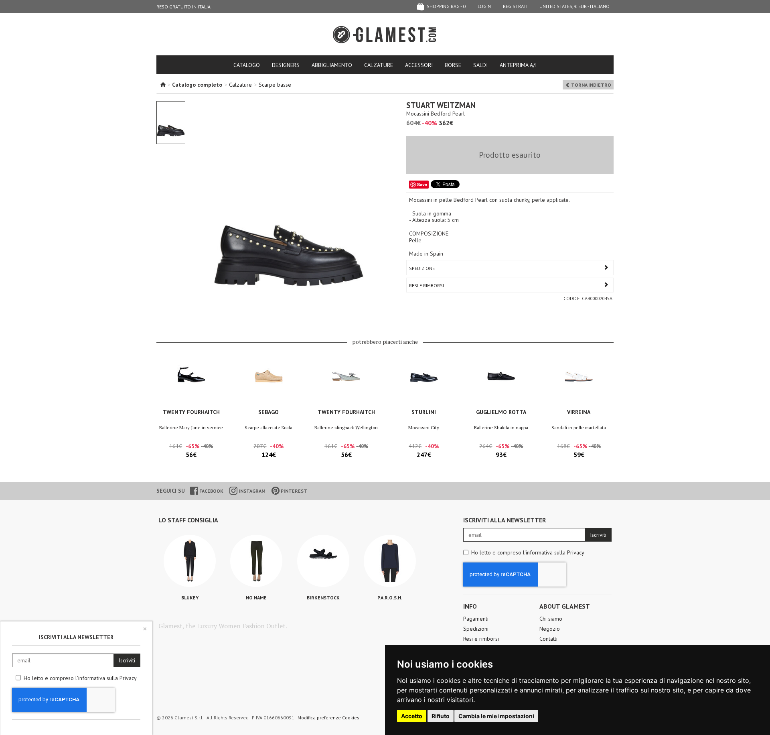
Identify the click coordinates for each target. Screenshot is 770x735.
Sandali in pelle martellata (578, 427)
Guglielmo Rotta (501, 412)
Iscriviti (598, 534)
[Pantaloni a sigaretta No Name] (256, 561)
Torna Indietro (590, 85)
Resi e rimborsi (481, 638)
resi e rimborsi (426, 285)
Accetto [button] (411, 716)
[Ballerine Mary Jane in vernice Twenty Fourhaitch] (191, 382)
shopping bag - (446, 6)
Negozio (549, 628)
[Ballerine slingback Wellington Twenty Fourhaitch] (346, 382)
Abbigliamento (332, 65)
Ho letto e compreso (527, 552)
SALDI (480, 65)
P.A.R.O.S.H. (389, 598)
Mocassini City (423, 427)
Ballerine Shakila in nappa (501, 427)
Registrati (515, 6)
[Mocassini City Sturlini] (423, 382)
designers (286, 65)
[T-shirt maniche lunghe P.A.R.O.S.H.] (390, 561)
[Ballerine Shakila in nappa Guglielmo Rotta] (501, 382)
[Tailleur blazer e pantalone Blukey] (190, 561)
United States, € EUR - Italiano (574, 6)
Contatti (548, 638)
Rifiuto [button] (441, 716)
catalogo (246, 65)
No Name (256, 598)
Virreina (578, 412)
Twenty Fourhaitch (191, 412)
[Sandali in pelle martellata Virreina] (579, 382)
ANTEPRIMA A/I (518, 65)
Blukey (190, 598)
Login (484, 6)
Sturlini (423, 412)
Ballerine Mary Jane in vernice (191, 427)
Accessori (419, 65)
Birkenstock (323, 598)
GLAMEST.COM (385, 34)
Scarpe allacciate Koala (268, 427)
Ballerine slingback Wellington (346, 427)
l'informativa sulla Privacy (553, 552)
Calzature (378, 65)
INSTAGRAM (251, 491)
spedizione (422, 268)
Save (422, 184)
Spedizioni (475, 628)
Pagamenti (475, 618)
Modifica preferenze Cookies (328, 718)
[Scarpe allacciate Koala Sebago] (268, 382)
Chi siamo (550, 618)
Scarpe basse (275, 84)
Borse (453, 65)
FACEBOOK (210, 491)
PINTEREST (293, 491)
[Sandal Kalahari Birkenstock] (323, 561)
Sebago (268, 412)
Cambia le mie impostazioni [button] (496, 716)
